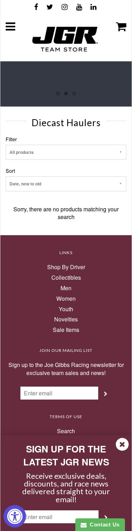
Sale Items (66, 330)
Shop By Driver (66, 267)
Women (66, 298)
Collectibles (66, 277)
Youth (66, 309)
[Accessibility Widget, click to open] (15, 516)
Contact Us (103, 524)
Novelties (66, 319)
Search (66, 431)
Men (66, 288)
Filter (11, 139)
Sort (10, 170)
